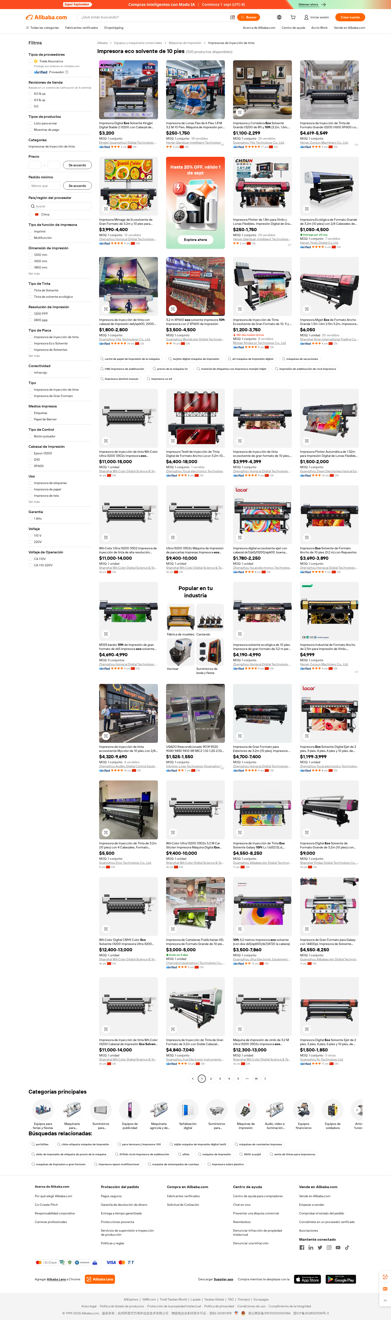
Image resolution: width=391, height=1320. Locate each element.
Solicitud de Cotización (183, 1204)
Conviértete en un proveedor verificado (327, 1222)
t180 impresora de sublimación (124, 369)
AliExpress (131, 1299)
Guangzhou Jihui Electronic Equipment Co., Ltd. (262, 959)
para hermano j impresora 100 (141, 1144)
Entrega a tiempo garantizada (121, 1213)
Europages (261, 1299)
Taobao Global (214, 1299)
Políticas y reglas (112, 1243)
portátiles (42, 1144)
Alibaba (102, 43)
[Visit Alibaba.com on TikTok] (347, 1247)
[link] (385, 1277)
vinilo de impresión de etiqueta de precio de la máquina (71, 1154)
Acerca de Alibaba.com (52, 1186)
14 (256, 1078)
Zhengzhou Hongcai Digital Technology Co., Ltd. (128, 239)
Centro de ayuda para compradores (258, 1196)
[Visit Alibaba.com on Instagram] (329, 1247)
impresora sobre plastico (228, 1164)
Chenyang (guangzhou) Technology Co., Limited (195, 963)
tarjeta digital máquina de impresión (196, 359)
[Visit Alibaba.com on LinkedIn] (311, 1247)
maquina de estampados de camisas (175, 1164)
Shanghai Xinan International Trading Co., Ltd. (329, 339)
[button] (232, 17)
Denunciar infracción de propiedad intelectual (257, 1232)
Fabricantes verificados (183, 1196)
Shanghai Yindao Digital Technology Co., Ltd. (329, 863)
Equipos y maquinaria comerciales (138, 43)
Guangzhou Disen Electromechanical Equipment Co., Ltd (329, 471)
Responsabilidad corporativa (55, 1213)
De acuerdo (77, 165)
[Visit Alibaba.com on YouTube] (338, 1247)
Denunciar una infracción (251, 1243)
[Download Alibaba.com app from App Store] (307, 1279)
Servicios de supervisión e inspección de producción (127, 1232)
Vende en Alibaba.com (314, 1196)
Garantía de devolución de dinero (124, 1204)
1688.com (149, 1299)
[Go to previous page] (193, 1079)
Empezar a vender (311, 1204)
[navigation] (60, 561)
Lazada (195, 1299)
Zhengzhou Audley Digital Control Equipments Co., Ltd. (128, 766)
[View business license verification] (236, 1313)
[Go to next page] (265, 1079)
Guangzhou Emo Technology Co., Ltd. (125, 863)
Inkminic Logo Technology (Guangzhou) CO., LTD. (195, 766)
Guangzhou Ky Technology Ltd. (321, 1059)
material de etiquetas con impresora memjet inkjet (233, 369)
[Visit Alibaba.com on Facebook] (302, 1247)
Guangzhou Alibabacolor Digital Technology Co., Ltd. (262, 863)
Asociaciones (308, 1230)
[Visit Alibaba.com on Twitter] (320, 1247)
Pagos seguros (111, 1196)
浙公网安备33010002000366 (269, 1313)
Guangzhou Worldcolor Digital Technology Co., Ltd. (195, 339)
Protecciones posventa (117, 1222)
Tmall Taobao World (173, 1299)
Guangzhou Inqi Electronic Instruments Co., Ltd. (195, 1059)
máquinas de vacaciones (302, 359)
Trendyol (244, 1299)
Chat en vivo (241, 1204)
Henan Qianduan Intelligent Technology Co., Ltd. (195, 142)
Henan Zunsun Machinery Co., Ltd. (324, 142)
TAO (231, 1299)
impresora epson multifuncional (119, 1164)
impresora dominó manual (121, 378)
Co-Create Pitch (46, 1204)
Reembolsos (242, 1222)
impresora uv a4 (161, 378)
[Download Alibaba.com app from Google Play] (341, 1279)
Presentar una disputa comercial (256, 1213)
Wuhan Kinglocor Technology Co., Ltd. (259, 343)
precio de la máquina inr (172, 369)
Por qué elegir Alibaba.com (53, 1196)
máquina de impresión (217, 1154)
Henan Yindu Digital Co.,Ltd (319, 243)
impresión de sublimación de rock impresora (307, 369)
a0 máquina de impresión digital (252, 359)
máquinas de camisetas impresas (260, 1144)
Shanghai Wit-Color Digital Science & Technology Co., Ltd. (128, 471)
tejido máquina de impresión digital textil (200, 1144)
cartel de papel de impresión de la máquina (132, 359)
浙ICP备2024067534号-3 (311, 1313)
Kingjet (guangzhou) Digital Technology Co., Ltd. (128, 142)
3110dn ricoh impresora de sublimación (144, 1154)
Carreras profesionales (51, 1222)
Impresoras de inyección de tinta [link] (231, 43)
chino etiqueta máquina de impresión (85, 1144)
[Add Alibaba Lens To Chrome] (100, 1279)
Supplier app (223, 1279)
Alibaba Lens (56, 1279)
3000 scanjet (252, 1154)
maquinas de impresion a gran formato (61, 1164)
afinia (185, 1154)
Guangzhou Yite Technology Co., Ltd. (258, 142)
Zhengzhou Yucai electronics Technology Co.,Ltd (195, 471)
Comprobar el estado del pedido (321, 1213)
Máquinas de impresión (185, 43)
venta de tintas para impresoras (294, 1154)
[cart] (294, 18)
